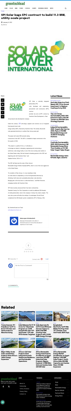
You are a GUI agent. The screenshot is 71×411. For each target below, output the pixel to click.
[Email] (2, 116)
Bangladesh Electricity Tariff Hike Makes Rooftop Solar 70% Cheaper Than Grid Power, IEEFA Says (61, 328)
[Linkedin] (2, 104)
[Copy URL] (2, 100)
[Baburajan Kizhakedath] (14, 221)
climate (38, 382)
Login (47, 259)
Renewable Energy (55, 100)
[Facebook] (2, 112)
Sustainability (54, 112)
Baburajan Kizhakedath (27, 218)
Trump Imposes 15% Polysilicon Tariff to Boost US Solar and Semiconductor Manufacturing (8, 328)
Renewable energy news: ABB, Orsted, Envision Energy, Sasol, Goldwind (44, 396)
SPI (20, 123)
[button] (65, 8)
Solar (2, 11)
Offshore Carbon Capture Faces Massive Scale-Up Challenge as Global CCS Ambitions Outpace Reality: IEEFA (44, 387)
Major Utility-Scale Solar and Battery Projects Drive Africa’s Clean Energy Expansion (9, 355)
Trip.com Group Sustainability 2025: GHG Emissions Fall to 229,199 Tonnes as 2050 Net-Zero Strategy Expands (60, 117)
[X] (2, 108)
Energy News (54, 154)
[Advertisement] (47, 3)
